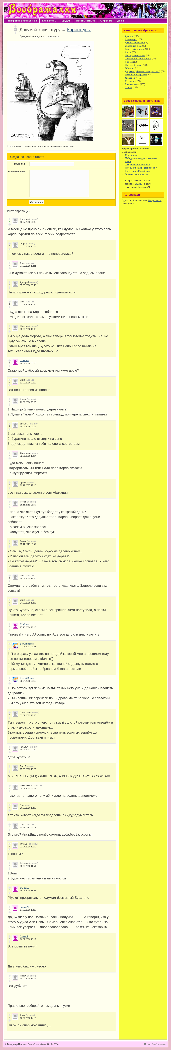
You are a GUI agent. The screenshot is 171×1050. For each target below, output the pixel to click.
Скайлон (24, 360)
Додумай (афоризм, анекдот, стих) (142, 71)
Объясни (129, 68)
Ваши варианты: (17, 171)
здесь (139, 184)
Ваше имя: (20, 164)
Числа (128, 52)
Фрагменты (130, 81)
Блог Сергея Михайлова (137, 171)
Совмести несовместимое (138, 58)
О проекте (106, 20)
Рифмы (129, 62)
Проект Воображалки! (155, 1044)
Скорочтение (131, 155)
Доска (120, 20)
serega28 (24, 907)
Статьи (128, 87)
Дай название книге (135, 42)
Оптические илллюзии (136, 174)
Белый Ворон (27, 644)
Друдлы (66, 20)
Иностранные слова (135, 55)
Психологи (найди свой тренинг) (141, 168)
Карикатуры (49, 20)
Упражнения (131, 78)
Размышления (132, 84)
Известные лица (133, 46)
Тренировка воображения (21, 20)
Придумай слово (133, 65)
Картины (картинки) (134, 49)
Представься (154, 200)
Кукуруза (24, 887)
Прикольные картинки (136, 74)
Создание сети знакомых (137, 164)
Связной (24, 936)
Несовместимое (85, 20)
